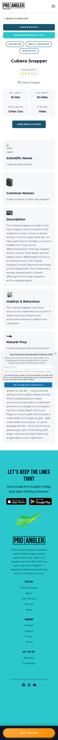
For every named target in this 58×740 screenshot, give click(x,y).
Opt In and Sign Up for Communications (28, 385)
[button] (31, 354)
